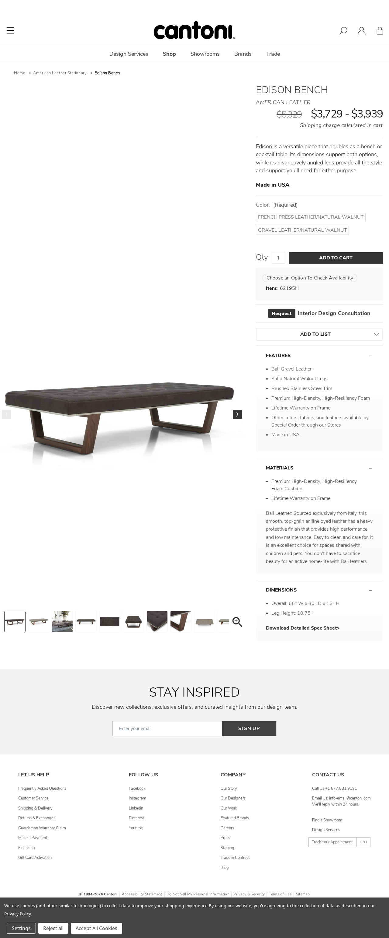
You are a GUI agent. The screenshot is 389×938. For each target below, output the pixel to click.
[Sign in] (362, 31)
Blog (225, 867)
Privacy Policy (17, 914)
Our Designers (233, 798)
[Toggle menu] (10, 30)
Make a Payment (32, 838)
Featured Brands (235, 818)
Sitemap (303, 894)
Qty (262, 257)
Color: (277, 205)
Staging (227, 848)
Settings (21, 928)
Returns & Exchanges (36, 818)
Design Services (326, 830)
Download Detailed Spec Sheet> (303, 628)
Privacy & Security (249, 894)
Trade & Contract (235, 857)
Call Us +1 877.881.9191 (334, 788)
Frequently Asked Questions (42, 788)
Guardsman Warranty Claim (42, 828)
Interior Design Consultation (321, 313)
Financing (26, 848)
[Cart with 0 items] (380, 31)
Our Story (229, 788)
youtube (136, 828)
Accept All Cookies (96, 928)
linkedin (136, 808)
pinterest (136, 818)
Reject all (53, 928)
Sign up (249, 728)
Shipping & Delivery (35, 808)
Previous (6, 414)
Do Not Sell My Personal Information (198, 894)
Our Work (229, 808)
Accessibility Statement (142, 894)
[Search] (343, 31)
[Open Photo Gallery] (237, 623)
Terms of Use (280, 894)
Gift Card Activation (35, 857)
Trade (273, 54)
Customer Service (33, 798)
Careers (227, 828)
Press (225, 838)
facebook (137, 788)
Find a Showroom (327, 820)
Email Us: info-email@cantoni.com (341, 798)
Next (237, 414)
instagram (137, 798)
